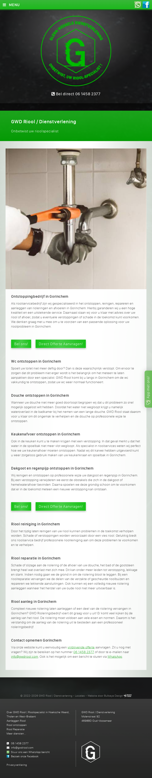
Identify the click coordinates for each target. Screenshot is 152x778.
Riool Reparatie (16, 729)
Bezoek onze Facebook (25, 756)
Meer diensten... (16, 733)
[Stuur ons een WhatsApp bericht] (137, 4)
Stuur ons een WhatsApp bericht (30, 752)
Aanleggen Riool (16, 720)
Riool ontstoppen (17, 725)
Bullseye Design (113, 695)
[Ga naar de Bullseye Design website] (128, 695)
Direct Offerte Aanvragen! (61, 343)
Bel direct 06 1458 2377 (78, 94)
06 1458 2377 (83, 652)
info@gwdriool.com (24, 657)
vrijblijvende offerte (81, 647)
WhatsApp (115, 657)
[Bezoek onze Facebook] (146, 4)
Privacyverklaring (17, 765)
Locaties (80, 695)
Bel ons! (21, 343)
